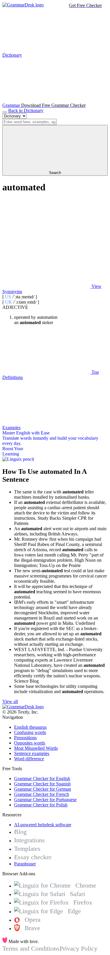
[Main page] (23, 4)
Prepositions (25, 737)
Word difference (29, 758)
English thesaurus (30, 727)
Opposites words (29, 742)
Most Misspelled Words (36, 748)
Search (55, 173)
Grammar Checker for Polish (40, 804)
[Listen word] (46, 241)
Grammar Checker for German (42, 789)
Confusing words (30, 732)
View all (10, 701)
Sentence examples (31, 753)
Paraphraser (25, 863)
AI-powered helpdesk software (42, 824)
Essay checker (32, 857)
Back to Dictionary (25, 110)
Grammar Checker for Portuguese (45, 799)
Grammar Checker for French (41, 794)
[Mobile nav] (4, 112)
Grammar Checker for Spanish (42, 783)
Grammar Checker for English (42, 778)
